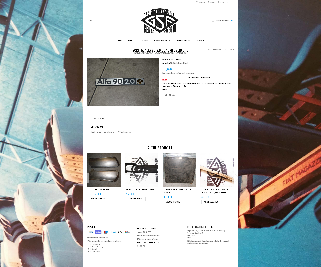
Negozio (131, 40)
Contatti (200, 40)
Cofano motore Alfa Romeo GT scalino (178, 191)
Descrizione (99, 118)
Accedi (212, 2)
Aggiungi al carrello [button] (98, 199)
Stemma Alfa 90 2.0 (179, 86)
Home (120, 40)
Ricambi (142, 53)
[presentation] (85, 178)
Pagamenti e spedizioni (162, 40)
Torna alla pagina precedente (220, 49)
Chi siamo (144, 40)
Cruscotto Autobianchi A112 (140, 189)
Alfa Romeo (149, 53)
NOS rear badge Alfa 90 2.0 (175, 83)
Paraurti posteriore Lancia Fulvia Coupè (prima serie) (214, 191)
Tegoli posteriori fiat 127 (101, 189)
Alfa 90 (157, 53)
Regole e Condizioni (183, 40)
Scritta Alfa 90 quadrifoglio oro (207, 83)
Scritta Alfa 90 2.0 (190, 83)
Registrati (224, 2)
